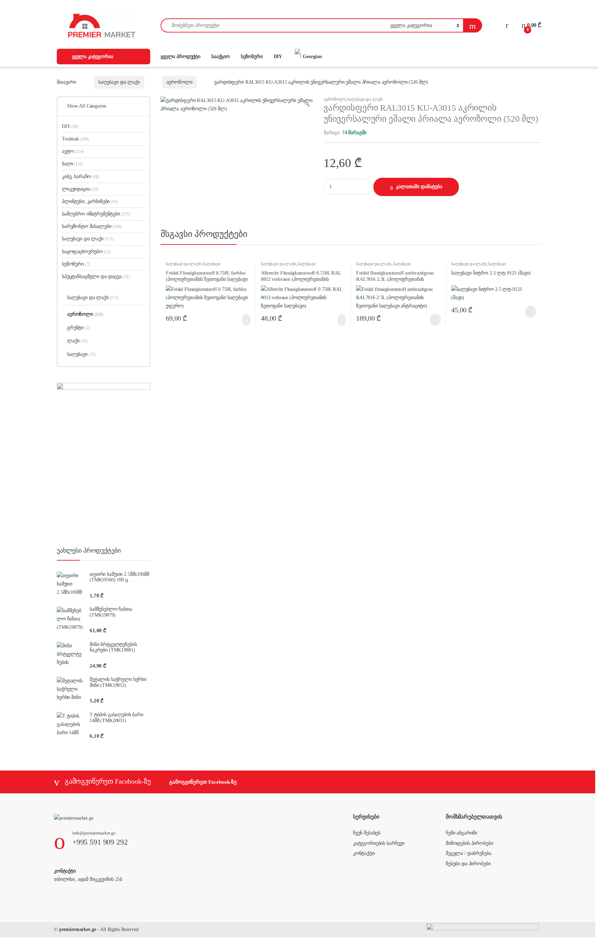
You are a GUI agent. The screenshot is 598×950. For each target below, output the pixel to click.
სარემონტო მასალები (91, 226)
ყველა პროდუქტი (180, 56)
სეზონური (252, 56)
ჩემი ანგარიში (461, 833)
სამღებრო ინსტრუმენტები (96, 213)
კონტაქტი (364, 853)
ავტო (73, 151)
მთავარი (66, 82)
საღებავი (211, 263)
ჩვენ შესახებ (366, 833)
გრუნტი (78, 327)
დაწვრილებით (424, 320)
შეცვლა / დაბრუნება (468, 853)
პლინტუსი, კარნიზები (90, 201)
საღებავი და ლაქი (119, 82)
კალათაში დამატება (419, 186)
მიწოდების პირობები (469, 843)
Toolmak (75, 138)
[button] (307, 104)
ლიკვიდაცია (80, 189)
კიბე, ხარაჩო (80, 176)
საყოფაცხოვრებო (86, 251)
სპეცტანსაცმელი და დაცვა (96, 276)
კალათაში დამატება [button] (239, 320)
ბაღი (72, 163)
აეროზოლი (179, 82)
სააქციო (220, 56)
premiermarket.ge (77, 929)
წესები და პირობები (468, 863)
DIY (278, 56)
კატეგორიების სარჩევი (379, 843)
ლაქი (77, 340)
